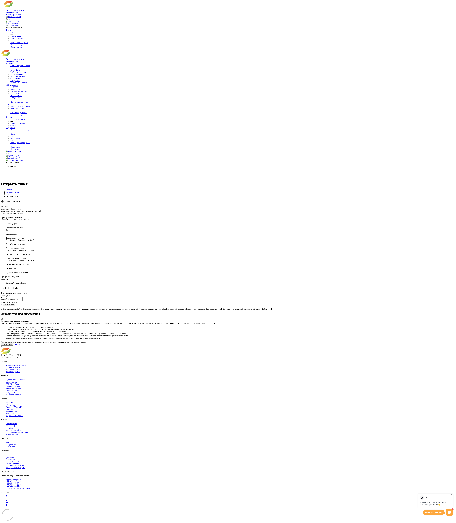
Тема (3, 293)
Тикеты (9, 194)
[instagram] (6, 498)
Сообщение (5, 295)
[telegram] (7, 505)
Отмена (17, 344)
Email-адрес (5, 209)
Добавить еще (9, 305)
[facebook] (6, 496)
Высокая (9, 283)
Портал (9, 190)
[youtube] (7, 503)
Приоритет (5, 277)
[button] (228, 302)
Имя (2, 206)
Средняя (16, 283)
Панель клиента (12, 192)
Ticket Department (8, 211)
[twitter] (7, 501)
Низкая (23, 283)
